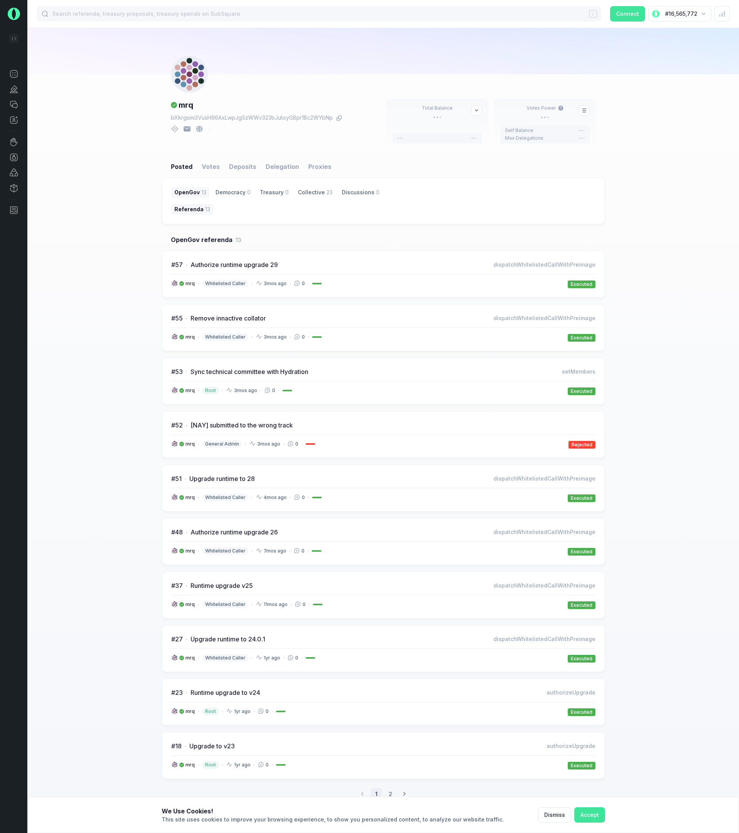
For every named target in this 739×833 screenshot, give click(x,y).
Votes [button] (211, 166)
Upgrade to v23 (212, 746)
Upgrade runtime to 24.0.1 (228, 639)
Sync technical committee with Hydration (249, 372)
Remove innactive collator (228, 318)
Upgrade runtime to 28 (222, 478)
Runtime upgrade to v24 (225, 692)
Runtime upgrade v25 (222, 585)
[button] (13, 74)
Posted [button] (181, 166)
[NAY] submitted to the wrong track (242, 425)
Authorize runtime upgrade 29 (234, 265)
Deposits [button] (242, 166)
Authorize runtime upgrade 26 (234, 532)
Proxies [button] (319, 166)
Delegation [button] (282, 166)
